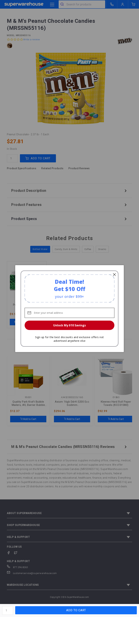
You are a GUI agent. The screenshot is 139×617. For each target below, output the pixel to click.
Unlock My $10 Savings (69, 325)
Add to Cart (76, 610)
